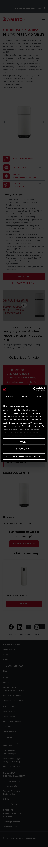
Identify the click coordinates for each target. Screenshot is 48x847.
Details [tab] (24, 396)
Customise (22, 449)
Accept (24, 442)
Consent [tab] (9, 396)
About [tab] (39, 396)
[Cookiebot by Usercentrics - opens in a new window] (34, 389)
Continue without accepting (24, 456)
